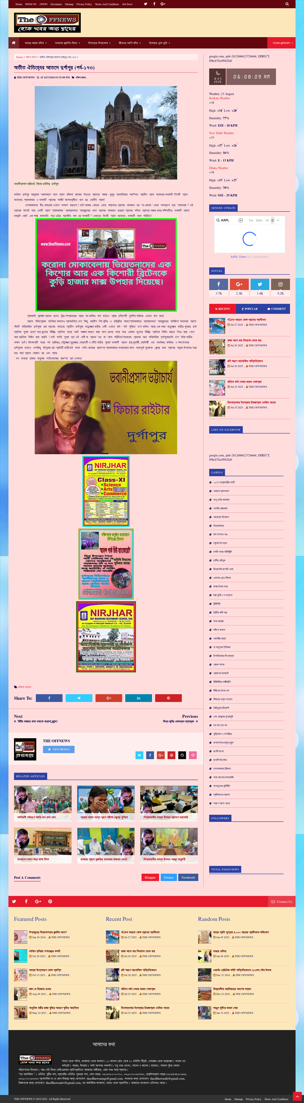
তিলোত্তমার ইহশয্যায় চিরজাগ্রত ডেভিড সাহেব (251, 402)
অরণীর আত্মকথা (220, 508)
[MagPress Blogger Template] (47, 23)
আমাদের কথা (30, 4)
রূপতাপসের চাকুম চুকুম (223, 742)
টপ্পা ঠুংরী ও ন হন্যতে (222, 595)
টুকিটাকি (216, 604)
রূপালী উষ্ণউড (220, 760)
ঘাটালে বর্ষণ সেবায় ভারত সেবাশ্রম (244, 381)
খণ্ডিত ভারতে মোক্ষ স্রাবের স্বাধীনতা (246, 319)
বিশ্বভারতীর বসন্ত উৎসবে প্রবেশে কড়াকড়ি (166, 817)
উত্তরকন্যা (218, 526)
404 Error (127, 4)
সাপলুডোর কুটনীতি (221, 786)
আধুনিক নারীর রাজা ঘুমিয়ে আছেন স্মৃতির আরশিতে (54, 1008)
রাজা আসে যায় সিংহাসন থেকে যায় (244, 340)
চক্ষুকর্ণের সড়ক (220, 543)
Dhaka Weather (218, 168)
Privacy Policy (84, 4)
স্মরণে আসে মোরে (221, 803)
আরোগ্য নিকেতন (221, 517)
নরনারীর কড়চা (219, 638)
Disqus (169, 877)
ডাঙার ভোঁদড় (220, 951)
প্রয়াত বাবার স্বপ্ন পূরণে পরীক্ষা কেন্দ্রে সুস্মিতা (104, 817)
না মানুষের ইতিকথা (222, 647)
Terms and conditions (107, 4)
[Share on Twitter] (79, 698)
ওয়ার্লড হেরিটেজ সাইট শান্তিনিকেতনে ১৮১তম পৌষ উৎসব (242, 970)
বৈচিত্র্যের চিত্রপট (221, 708)
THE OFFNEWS (23, 1099)
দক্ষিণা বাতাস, (81, 77)
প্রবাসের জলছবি (220, 673)
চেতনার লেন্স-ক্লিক (222, 578)
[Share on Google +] (108, 698)
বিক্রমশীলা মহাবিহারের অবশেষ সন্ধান (232, 989)
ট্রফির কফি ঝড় (220, 612)
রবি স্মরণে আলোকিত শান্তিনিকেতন (245, 361)
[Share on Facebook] (49, 698)
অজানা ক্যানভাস (221, 491)
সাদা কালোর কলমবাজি (223, 777)
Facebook (188, 877)
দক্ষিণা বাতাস (31, 57)
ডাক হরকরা (218, 621)
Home (19, 4)
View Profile (61, 749)
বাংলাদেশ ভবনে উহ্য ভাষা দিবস (33, 859)
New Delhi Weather (221, 133)
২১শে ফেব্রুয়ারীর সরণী (224, 482)
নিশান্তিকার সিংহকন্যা (223, 656)
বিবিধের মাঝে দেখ (221, 690)
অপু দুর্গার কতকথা (221, 500)
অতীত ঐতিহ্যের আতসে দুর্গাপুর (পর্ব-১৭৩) (54, 67)
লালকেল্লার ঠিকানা (222, 768)
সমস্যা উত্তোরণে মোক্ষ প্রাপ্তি (45, 970)
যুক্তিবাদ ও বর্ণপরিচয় (222, 734)
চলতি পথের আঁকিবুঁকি (222, 552)
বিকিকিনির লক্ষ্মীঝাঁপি (222, 682)
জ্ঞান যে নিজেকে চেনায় (40, 989)
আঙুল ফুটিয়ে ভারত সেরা (225, 1008)
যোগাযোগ (43, 4)
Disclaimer (56, 4)
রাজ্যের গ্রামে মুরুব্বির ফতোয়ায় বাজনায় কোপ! (104, 859)
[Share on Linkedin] (138, 698)
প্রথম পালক (218, 664)
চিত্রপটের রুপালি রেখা (223, 569)
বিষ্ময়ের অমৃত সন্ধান (222, 699)
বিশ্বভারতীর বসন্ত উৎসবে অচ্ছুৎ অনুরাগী (164, 859)
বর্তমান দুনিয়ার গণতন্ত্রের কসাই (44, 951)
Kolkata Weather (220, 98)
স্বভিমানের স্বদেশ (221, 794)
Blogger (150, 877)
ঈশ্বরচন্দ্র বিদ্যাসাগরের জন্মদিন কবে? (48, 932)
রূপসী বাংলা (218, 751)
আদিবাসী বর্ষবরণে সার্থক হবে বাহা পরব (36, 817)
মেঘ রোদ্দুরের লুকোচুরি (223, 716)
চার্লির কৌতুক (219, 560)
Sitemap (69, 4)
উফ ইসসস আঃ (220, 534)
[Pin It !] (168, 698)
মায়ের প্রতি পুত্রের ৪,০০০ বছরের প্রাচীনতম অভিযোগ (241, 932)
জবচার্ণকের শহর (220, 586)
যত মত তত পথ (220, 725)
